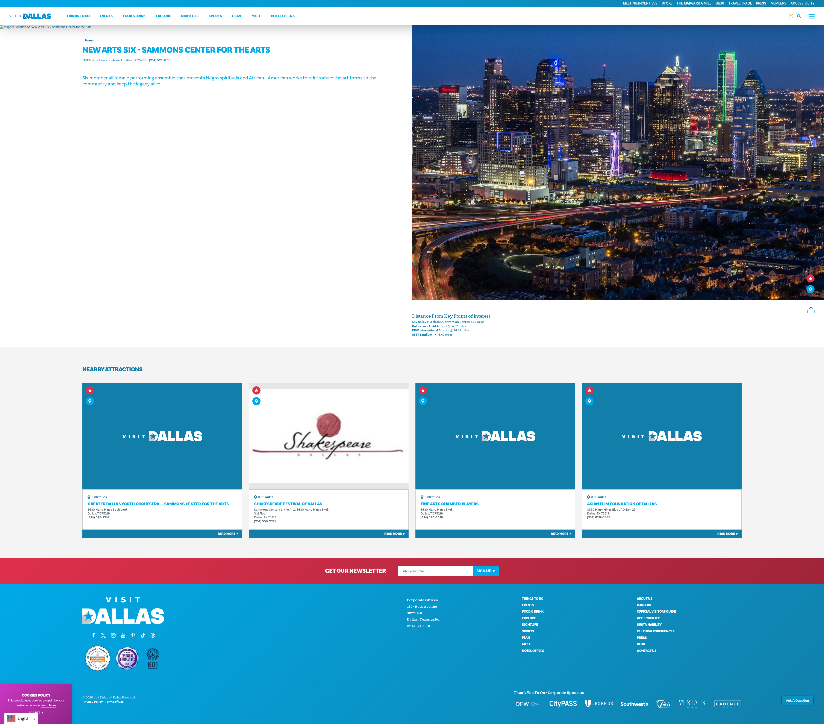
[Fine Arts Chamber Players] (495, 436)
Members (778, 3)
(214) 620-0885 (598, 517)
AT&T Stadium (422, 335)
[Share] (811, 309)
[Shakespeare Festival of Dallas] (329, 436)
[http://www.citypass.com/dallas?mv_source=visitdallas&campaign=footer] (563, 704)
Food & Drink (134, 16)
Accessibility (803, 3)
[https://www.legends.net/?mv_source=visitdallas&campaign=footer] (599, 704)
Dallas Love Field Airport (429, 326)
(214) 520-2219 (432, 517)
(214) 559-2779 (265, 521)
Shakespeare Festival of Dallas (288, 504)
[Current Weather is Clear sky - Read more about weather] (791, 16)
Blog (720, 3)
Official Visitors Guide (656, 611)
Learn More (48, 705)
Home (89, 40)
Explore (163, 16)
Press (761, 3)
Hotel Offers (283, 16)
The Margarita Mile (694, 3)
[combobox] (21, 718)
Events (106, 16)
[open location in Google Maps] (206, 27)
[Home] (30, 16)
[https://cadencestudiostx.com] (728, 704)
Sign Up (483, 571)
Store (667, 3)
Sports (215, 16)
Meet (256, 16)
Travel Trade (740, 3)
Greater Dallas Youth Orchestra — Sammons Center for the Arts (158, 504)
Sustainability (649, 624)
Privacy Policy (92, 702)
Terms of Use (114, 702)
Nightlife (189, 16)
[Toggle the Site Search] (801, 16)
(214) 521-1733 (159, 60)
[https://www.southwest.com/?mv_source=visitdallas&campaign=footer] (634, 704)
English (23, 718)
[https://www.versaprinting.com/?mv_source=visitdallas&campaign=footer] (663, 704)
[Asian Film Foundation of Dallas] (662, 436)
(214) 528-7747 (98, 517)
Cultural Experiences (655, 631)
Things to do (78, 16)
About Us (644, 599)
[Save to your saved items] (810, 278)
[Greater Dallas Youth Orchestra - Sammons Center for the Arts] (162, 436)
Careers (644, 605)
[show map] (810, 289)
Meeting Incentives (640, 3)
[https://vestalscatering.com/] (692, 704)
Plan (236, 16)
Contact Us (646, 651)
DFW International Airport (430, 330)
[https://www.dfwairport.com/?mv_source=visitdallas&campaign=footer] (527, 704)
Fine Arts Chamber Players (450, 504)
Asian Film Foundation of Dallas (622, 504)
